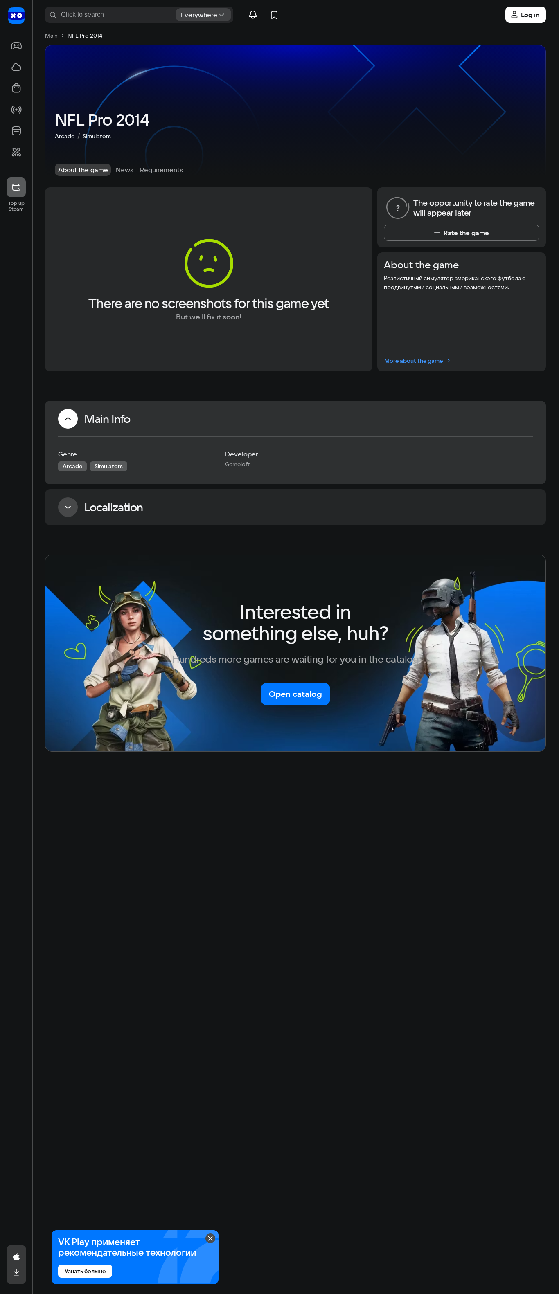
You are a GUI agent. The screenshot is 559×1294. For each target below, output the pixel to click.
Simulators (97, 136)
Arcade (64, 136)
